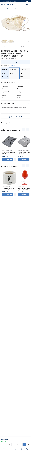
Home (2, 8)
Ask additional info (17, 116)
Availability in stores (16, 62)
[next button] (28, 41)
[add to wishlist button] (15, 159)
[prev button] (2, 41)
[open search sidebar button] (9, 449)
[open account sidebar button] (15, 449)
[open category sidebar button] (4, 449)
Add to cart (9, 159)
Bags (7, 8)
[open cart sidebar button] (27, 449)
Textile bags (13, 8)
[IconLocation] (24, 4)
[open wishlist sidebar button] (21, 449)
